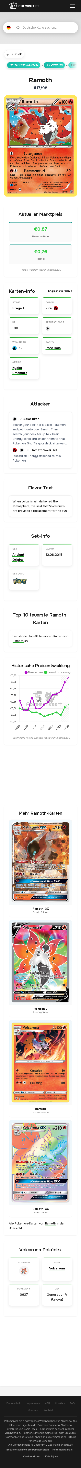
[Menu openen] (72, 6)
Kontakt (48, 1410)
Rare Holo (53, 348)
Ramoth (18, 641)
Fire (49, 308)
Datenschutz (14, 1403)
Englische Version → (60, 291)
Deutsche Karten (23, 65)
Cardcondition (31, 1456)
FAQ (72, 1403)
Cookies (60, 1403)
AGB (47, 1403)
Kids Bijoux (51, 1456)
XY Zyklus (54, 65)
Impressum (33, 1403)
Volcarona (57, 1268)
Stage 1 (18, 308)
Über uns (33, 1410)
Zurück (14, 54)
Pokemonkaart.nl (62, 1449)
